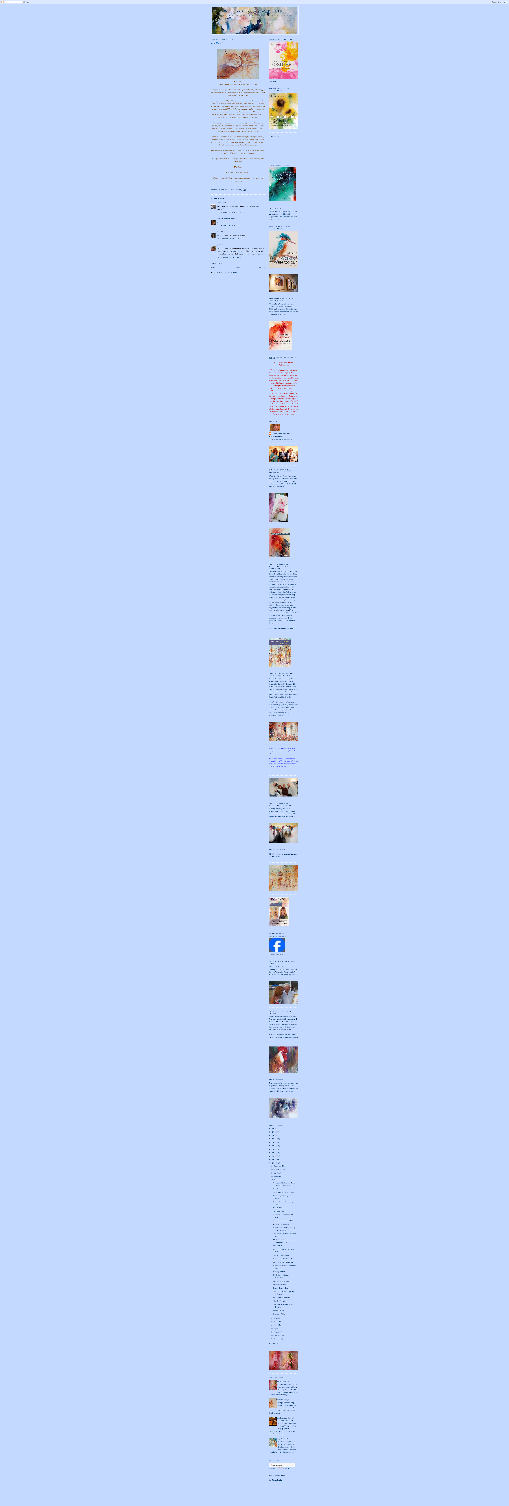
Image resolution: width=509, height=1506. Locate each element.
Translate (286, 1468)
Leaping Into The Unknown (283, 1262)
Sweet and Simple (279, 1284)
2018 (274, 1135)
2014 (274, 1149)
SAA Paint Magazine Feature (283, 1192)
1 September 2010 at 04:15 (230, 225)
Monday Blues (278, 1310)
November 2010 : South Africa (284, 1258)
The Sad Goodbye (282, 1399)
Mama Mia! (277, 1245)
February (277, 1335)
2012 (274, 1156)
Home (238, 267)
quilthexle (220, 244)
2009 (274, 1343)
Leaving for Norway (280, 1271)
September (278, 1176)
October (277, 1173)
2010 (274, 1163)
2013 (274, 1152)
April (276, 1328)
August (277, 1180)
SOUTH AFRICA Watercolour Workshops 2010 (284, 1241)
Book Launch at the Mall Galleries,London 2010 (285, 1419)
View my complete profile (280, 439)
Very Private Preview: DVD (283, 1221)
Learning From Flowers (281, 1297)
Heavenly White (279, 1314)
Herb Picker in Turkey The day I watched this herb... (284, 1228)
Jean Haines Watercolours (277, 936)
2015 (274, 1145)
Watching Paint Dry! (280, 1211)
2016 (274, 1142)
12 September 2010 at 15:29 (231, 239)
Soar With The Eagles (281, 1255)
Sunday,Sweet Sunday (281, 1281)
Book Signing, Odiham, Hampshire (281, 1276)
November (278, 1169)
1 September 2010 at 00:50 (230, 212)
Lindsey (220, 202)
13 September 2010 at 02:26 (231, 257)
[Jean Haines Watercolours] (277, 951)
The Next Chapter (279, 1301)
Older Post (261, 267)
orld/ (283, 855)
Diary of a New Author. (284, 1439)
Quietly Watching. (279, 1208)
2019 (274, 1132)
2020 (274, 1128)
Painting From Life (282, 1381)
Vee (218, 231)
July (275, 1318)
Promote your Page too (276, 954)
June (276, 1321)
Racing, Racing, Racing (281, 1288)
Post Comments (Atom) (229, 272)
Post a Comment (216, 263)
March (276, 1332)
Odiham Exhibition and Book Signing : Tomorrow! (284, 1184)
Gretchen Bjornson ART (225, 218)
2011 (274, 1159)
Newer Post (215, 267)
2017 (274, 1139)
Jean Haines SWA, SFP (281, 433)
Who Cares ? (277, 1189)
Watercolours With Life (254, 11)
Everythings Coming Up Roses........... (282, 1197)
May (276, 1325)
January (277, 1339)
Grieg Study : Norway (281, 1224)
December (278, 1166)
